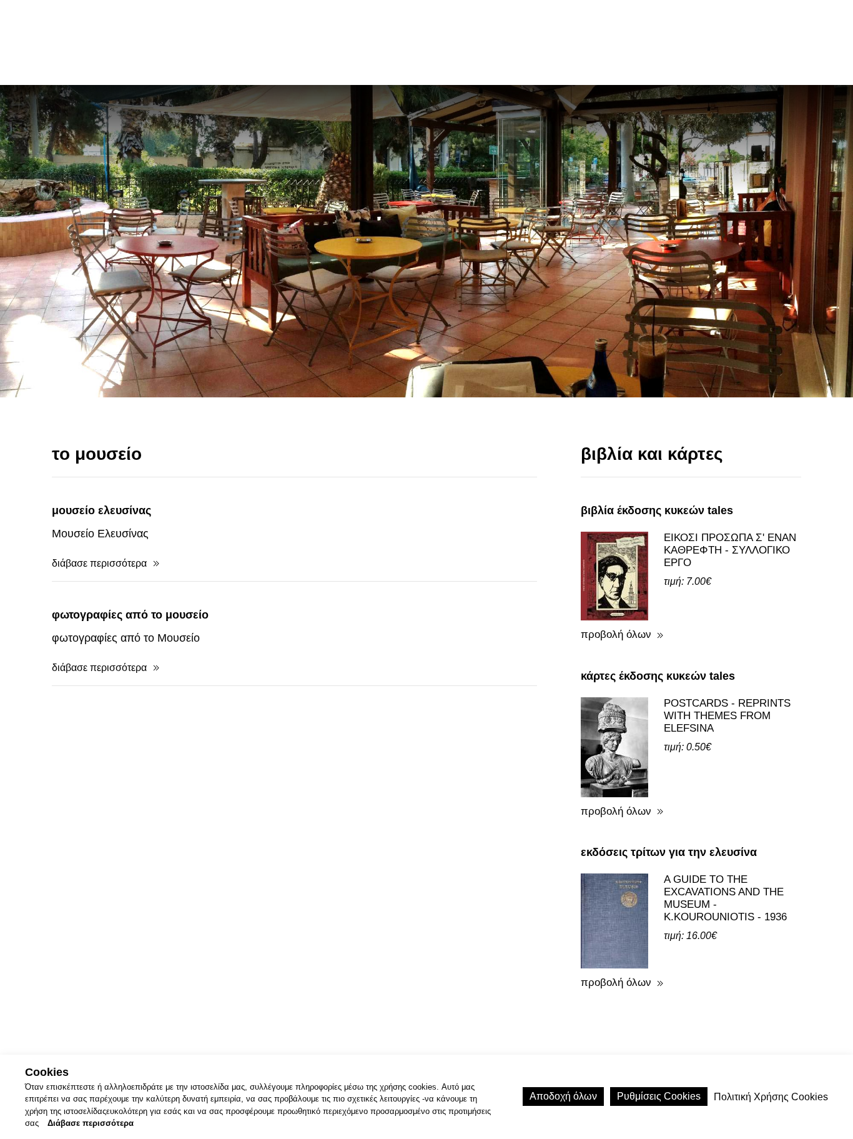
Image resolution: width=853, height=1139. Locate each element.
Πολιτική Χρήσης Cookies (586, 1033)
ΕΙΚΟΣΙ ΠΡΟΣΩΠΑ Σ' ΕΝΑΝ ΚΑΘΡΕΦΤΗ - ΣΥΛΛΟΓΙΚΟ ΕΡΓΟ (730, 465)
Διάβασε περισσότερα (90, 1123)
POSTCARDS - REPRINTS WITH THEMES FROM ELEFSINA (727, 630)
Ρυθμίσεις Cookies (659, 1097)
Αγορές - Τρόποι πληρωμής (447, 1033)
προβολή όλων (616, 549)
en (705, 42)
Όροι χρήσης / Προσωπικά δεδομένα (282, 1033)
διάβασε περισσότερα (99, 478)
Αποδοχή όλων (563, 1097)
